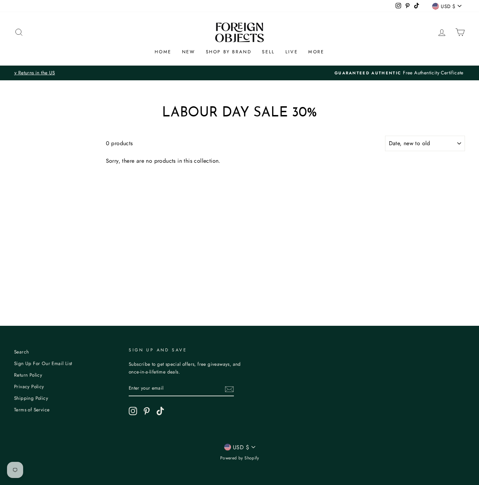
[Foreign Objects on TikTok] (160, 411)
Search (21, 351)
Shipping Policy (31, 398)
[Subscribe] (229, 388)
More (316, 51)
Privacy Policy (29, 386)
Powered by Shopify (239, 458)
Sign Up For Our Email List (43, 363)
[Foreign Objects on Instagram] (133, 411)
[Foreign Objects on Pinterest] (146, 411)
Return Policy (28, 374)
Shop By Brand (229, 51)
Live (291, 51)
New (188, 51)
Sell (268, 51)
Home (163, 51)
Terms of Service (31, 409)
